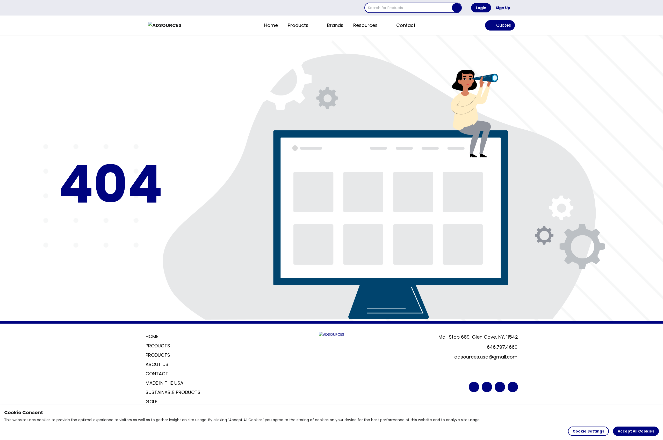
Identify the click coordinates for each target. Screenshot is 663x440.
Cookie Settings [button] (588, 431)
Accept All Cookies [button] (636, 431)
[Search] (456, 7)
